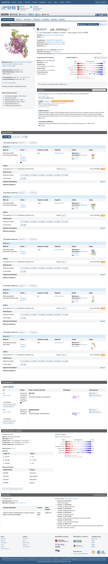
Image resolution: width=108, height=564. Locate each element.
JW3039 (77, 346)
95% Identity (55, 175)
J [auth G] (23, 157)
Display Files (82, 24)
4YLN (40, 107)
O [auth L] (23, 344)
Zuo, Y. (52, 51)
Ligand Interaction (7, 66)
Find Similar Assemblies (9, 83)
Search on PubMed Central (67, 101)
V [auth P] (23, 253)
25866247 (47, 101)
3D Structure (33, 142)
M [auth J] (23, 251)
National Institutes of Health (50, 560)
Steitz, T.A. (58, 51)
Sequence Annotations (25, 62)
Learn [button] (50, 2)
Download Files (93, 24)
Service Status (26, 546)
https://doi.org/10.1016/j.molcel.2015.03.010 (53, 103)
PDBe (93, 540)
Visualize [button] (27, 2)
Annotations (27, 19)
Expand (102, 181)
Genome (54, 19)
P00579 (14, 355)
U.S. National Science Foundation (34, 558)
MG (4, 410)
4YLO (43, 107)
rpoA (81, 155)
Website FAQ (26, 542)
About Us (3, 538)
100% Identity (63, 175)
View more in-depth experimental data (12, 489)
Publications (4, 542)
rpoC (81, 251)
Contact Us (25, 538)
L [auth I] (22, 205)
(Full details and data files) (71, 498)
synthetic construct (60, 42)
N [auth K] (23, 298)
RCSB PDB (5, 2)
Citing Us (3, 540)
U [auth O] (23, 207)
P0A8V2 (14, 215)
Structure (18, 19)
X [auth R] (23, 346)
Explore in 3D (25, 77)
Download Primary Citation (98, 90)
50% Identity (31, 175)
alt (84, 344)
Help (97, 2)
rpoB (81, 205)
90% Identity (47, 175)
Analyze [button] (35, 2)
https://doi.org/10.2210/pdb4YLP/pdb (53, 35)
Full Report (104, 57)
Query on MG (6, 412)
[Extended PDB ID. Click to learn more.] (69, 28)
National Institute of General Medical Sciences (27, 560)
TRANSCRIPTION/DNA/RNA (54, 40)
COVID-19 (68, 2)
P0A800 (14, 308)
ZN (4, 393)
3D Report (98, 57)
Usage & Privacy (5, 548)
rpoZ (81, 298)
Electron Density (7, 64)
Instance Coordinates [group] (8, 406)
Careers (62, 2)
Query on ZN (6, 395)
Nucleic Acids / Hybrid (19, 137)
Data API (103, 24)
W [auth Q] (23, 300)
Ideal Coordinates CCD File (9, 404)
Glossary (25, 544)
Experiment (37, 19)
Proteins (6, 137)
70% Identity (39, 175)
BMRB (93, 544)
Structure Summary (7, 19)
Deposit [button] (13, 2)
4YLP (43, 37)
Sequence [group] (21, 142)
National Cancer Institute (86, 558)
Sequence (46, 19)
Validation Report (17, 64)
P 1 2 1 (13, 448)
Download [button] (43, 2)
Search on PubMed (56, 101)
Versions (61, 19)
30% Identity (23, 175)
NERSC (49, 561)
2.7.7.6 (76, 159)
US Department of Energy (59, 558)
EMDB (93, 546)
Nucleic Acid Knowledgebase (80, 553)
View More (42, 118)
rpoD (81, 344)
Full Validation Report (64, 437)
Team (2, 544)
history (65, 84)
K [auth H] (23, 159)
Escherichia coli (49, 42)
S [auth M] (23, 161)
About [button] (55, 2)
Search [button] (20, 2)
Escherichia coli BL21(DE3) (57, 44)
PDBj (93, 542)
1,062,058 (35, 7)
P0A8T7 (14, 262)
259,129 (22, 7)
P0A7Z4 (14, 169)
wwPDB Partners (96, 536)
